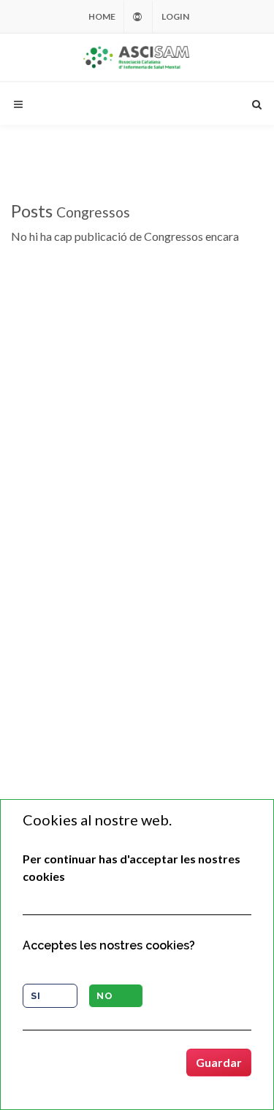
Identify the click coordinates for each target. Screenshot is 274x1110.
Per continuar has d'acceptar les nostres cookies (131, 867)
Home (101, 16)
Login (175, 16)
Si (36, 995)
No (104, 995)
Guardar (219, 1062)
